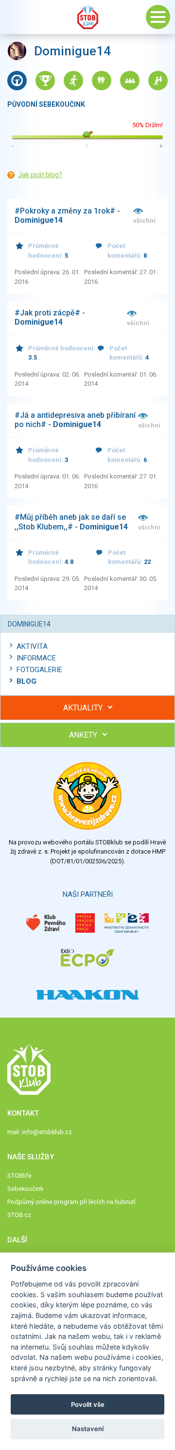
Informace (36, 658)
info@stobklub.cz (47, 1132)
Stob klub (87, 17)
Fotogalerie (39, 669)
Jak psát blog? (40, 175)
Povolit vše (88, 1404)
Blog (26, 681)
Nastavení (88, 1429)
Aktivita (32, 646)
